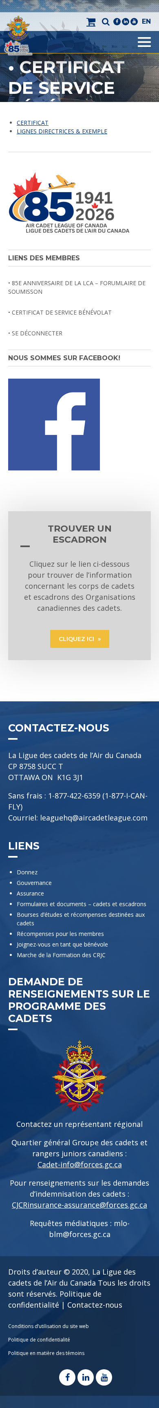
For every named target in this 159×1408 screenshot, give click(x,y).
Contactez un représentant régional (79, 1124)
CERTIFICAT (33, 122)
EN (146, 21)
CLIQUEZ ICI (77, 639)
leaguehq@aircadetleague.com (94, 818)
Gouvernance (34, 883)
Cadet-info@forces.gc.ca (80, 1164)
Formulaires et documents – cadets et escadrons (81, 904)
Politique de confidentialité (39, 1339)
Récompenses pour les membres (60, 934)
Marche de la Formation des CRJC (61, 955)
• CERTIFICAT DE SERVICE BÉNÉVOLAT (60, 312)
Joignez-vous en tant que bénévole (62, 944)
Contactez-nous (94, 1305)
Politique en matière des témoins (46, 1353)
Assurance (30, 893)
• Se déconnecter (35, 333)
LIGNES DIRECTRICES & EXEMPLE (62, 131)
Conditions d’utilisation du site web (48, 1326)
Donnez (27, 872)
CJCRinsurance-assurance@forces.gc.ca (79, 1205)
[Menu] (144, 42)
